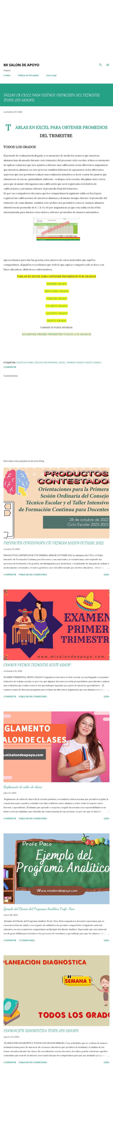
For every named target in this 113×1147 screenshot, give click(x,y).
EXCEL (62, 362)
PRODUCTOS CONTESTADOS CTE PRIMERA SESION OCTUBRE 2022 (54, 543)
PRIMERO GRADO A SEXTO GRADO (84, 362)
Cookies (7, 75)
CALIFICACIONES (25, 362)
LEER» (106, 574)
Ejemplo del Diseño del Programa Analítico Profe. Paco (39, 909)
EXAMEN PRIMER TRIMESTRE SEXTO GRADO (37, 665)
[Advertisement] (53, 9)
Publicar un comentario (33, 574)
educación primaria (46, 362)
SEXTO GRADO (56, 320)
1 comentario (27, 940)
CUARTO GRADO (56, 306)
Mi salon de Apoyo (21, 64)
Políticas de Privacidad (28, 75)
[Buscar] (100, 65)
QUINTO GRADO (56, 313)
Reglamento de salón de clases (23, 787)
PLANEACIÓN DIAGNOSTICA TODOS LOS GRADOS (41, 1031)
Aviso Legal (51, 75)
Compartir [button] (10, 367)
